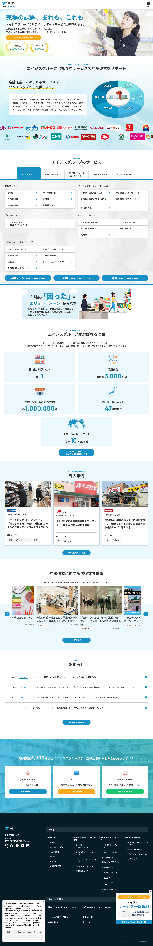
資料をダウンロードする (132, 922)
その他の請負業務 (133, 837)
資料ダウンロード (28, 791)
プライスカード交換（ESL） (126, 222)
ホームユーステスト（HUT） (54, 262)
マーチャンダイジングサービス (85, 838)
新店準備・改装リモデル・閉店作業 (93, 200)
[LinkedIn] (28, 845)
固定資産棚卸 (13, 199)
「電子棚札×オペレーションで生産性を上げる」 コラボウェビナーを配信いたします (62, 707)
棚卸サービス (53, 837)
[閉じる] (150, 891)
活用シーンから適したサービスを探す (63, 907)
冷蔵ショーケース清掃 (89, 222)
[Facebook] (11, 845)
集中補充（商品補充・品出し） (92, 193)
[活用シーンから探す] (76, 289)
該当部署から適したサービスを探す (97, 907)
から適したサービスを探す (28, 278)
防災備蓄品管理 (49, 205)
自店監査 (11, 262)
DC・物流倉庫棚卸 (50, 193)
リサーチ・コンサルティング (111, 838)
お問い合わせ (76, 791)
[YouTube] (17, 845)
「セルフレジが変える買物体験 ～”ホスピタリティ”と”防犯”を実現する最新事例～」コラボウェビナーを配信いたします (77, 687)
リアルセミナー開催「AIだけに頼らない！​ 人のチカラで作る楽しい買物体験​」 (59, 677)
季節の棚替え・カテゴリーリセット (129, 193)
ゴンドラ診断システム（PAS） (127, 228)
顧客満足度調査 (13, 255)
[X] (6, 845)
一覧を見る (76, 640)
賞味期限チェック (87, 207)
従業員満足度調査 (49, 255)
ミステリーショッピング (17, 249)
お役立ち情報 (88, 917)
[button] (7, 614)
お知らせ (86, 922)
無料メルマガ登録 (125, 791)
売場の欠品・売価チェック (126, 199)
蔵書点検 (53, 861)
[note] (22, 845)
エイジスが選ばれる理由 (58, 917)
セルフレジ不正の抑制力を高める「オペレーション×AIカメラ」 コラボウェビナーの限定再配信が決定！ (70, 697)
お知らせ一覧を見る (76, 722)
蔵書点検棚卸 (13, 205)
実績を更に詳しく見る (76, 552)
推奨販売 (84, 235)
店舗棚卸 (11, 193)
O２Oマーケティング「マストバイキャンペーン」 (18, 223)
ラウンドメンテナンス (89, 228)
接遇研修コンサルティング (18, 268)
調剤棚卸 (46, 199)
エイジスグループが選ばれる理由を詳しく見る (76, 452)
